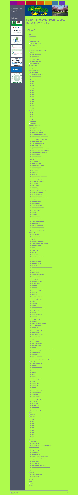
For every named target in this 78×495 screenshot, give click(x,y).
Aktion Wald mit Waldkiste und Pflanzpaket (40, 243)
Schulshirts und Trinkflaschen (35, 125)
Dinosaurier (34, 372)
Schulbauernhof (35, 394)
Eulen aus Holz (34, 265)
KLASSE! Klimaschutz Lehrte (37, 288)
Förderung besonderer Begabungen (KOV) (38, 50)
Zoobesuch (34, 358)
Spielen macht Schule (36, 216)
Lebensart (33, 381)
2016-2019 (32, 361)
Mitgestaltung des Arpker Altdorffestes (39, 190)
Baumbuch (34, 252)
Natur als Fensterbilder (36, 319)
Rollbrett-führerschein (36, 210)
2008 (33, 107)
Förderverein (32, 472)
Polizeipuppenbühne (36, 203)
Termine (31, 37)
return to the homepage (42, 25)
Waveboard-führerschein (36, 223)
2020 (33, 88)
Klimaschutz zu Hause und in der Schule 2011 (41, 150)
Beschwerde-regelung (36, 450)
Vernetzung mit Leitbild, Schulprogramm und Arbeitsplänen (43, 348)
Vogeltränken (34, 401)
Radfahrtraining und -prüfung (37, 208)
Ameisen (33, 247)
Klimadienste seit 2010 (36, 145)
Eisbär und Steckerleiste (36, 263)
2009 (33, 105)
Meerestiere (34, 387)
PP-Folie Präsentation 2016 (37, 328)
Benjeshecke (34, 370)
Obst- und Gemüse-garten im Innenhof (39, 323)
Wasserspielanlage (35, 407)
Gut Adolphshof (34, 279)
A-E (32, 112)
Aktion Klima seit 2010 (36, 130)
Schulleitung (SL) (35, 57)
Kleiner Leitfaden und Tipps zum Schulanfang (40, 458)
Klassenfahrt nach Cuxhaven (37, 378)
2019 (33, 427)
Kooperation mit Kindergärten (37, 179)
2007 (33, 108)
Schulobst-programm (36, 339)
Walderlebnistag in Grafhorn (37, 350)
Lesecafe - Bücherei (35, 185)
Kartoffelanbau (34, 285)
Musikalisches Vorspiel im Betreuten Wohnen (40, 198)
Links (31, 478)
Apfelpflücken (34, 365)
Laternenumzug (35, 183)
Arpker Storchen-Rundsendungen (36, 418)
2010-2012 (32, 128)
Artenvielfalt (34, 248)
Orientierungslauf (35, 327)
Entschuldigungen (35, 452)
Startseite (31, 34)
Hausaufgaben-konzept (36, 454)
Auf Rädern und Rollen (36, 250)
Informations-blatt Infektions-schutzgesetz (40, 456)
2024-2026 (32, 416)
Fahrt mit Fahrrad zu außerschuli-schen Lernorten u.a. (42, 267)
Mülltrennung (34, 316)
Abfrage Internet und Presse (37, 448)
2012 (33, 99)
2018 (33, 428)
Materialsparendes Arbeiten (37, 307)
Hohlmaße (34, 376)
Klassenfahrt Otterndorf (36, 290)
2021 (33, 87)
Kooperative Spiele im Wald (37, 299)
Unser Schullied (35, 72)
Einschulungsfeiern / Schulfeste (38, 47)
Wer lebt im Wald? (35, 354)
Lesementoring (34, 187)
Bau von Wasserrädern (36, 368)
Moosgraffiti (34, 312)
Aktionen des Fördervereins (37, 474)
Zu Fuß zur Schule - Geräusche (37, 225)
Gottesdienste (34, 45)
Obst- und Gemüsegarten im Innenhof (39, 158)
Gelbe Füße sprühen (35, 272)
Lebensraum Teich (35, 383)
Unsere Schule (31, 39)
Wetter (33, 408)
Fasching (33, 48)
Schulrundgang (33, 123)
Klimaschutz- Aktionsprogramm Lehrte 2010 (40, 148)
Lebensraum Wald (35, 385)
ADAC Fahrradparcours (36, 161)
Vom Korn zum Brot (35, 403)
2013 (33, 98)
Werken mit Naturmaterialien (37, 356)
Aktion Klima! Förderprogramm (38, 241)
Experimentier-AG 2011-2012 (37, 138)
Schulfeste (34, 212)
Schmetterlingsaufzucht (36, 392)
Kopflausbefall (34, 459)
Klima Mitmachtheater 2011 (37, 147)
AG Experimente (35, 238)
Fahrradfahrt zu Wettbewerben (37, 168)
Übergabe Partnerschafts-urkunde (38, 77)
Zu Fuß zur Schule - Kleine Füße (38, 227)
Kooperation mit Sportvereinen (38, 181)
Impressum (31, 485)
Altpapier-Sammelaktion (36, 163)
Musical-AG (34, 388)
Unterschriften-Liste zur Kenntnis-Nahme (39, 468)
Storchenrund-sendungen (36, 345)
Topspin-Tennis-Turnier (36, 219)
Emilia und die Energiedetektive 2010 (39, 134)
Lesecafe (33, 301)
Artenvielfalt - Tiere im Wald (37, 367)
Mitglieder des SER (35, 443)
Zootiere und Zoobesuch (36, 410)
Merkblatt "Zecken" (35, 461)
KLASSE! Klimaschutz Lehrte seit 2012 (39, 143)
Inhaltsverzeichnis (35, 234)
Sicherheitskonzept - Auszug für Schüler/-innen (41, 467)
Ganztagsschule (33, 36)
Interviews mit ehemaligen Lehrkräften (39, 176)
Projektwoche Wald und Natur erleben (39, 330)
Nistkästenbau (34, 199)
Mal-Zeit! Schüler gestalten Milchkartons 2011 (41, 152)
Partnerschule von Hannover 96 (36, 74)
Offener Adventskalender (36, 201)
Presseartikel (32, 79)
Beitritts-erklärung (35, 476)
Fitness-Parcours (35, 170)
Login (67, 492)
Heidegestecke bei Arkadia (37, 281)
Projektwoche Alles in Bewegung (38, 207)
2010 (33, 103)
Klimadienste (34, 294)
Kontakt (30, 481)
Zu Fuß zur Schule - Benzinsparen (38, 228)
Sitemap (17, 492)
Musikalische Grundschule (35, 70)
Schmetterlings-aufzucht (36, 336)
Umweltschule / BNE (33, 127)
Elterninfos (31, 439)
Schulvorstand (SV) (35, 56)
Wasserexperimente (35, 405)
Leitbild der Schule (34, 68)
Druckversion (13, 492)
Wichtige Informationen (34, 447)
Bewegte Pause (35, 254)
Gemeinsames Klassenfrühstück (38, 274)
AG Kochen (34, 239)
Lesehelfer (34, 305)
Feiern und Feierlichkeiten (35, 43)
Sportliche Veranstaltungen (37, 218)
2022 (33, 421)
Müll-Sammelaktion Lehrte (37, 194)
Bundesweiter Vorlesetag (36, 167)
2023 (33, 85)
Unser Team (32, 67)
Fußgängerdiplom (35, 172)
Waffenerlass (34, 470)
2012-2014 (32, 159)
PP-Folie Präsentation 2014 (37, 205)
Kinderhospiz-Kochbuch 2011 (37, 141)
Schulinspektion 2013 (34, 41)
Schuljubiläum (34, 214)
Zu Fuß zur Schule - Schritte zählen (38, 230)
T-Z (32, 119)
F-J (32, 114)
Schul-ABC (32, 110)
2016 (33, 92)
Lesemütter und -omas (36, 188)
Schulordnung (33, 121)
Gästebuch (31, 479)
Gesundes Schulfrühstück (36, 276)
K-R (32, 116)
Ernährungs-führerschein (36, 261)
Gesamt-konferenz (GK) (36, 54)
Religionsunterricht (35, 463)
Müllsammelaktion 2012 (36, 154)
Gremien (32, 52)
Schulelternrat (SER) (35, 59)
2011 (33, 101)
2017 (33, 90)
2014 (33, 96)
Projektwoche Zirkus (35, 332)
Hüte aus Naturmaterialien (37, 283)
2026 (33, 81)
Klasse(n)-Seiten (33, 65)
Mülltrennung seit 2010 (36, 156)
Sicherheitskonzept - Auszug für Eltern (39, 465)
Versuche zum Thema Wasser (37, 399)
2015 (33, 94)
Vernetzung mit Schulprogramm (38, 221)
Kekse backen (34, 287)
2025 (33, 83)
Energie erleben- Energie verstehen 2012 (40, 136)
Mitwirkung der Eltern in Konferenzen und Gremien (41, 445)
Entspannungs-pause (35, 259)
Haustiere (33, 374)
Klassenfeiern (34, 178)
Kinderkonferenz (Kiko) (36, 61)
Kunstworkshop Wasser (36, 379)
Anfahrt (31, 483)
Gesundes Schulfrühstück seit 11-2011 (39, 139)
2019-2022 (32, 412)
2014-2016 (32, 232)
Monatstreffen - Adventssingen (37, 192)
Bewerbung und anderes (36, 76)
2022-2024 (32, 414)
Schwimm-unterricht (35, 396)
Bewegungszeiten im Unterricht (38, 165)
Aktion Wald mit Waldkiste (37, 363)
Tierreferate (34, 347)
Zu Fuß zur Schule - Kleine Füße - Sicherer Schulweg (42, 359)
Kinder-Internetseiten (34, 63)
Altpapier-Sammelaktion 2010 (37, 132)
